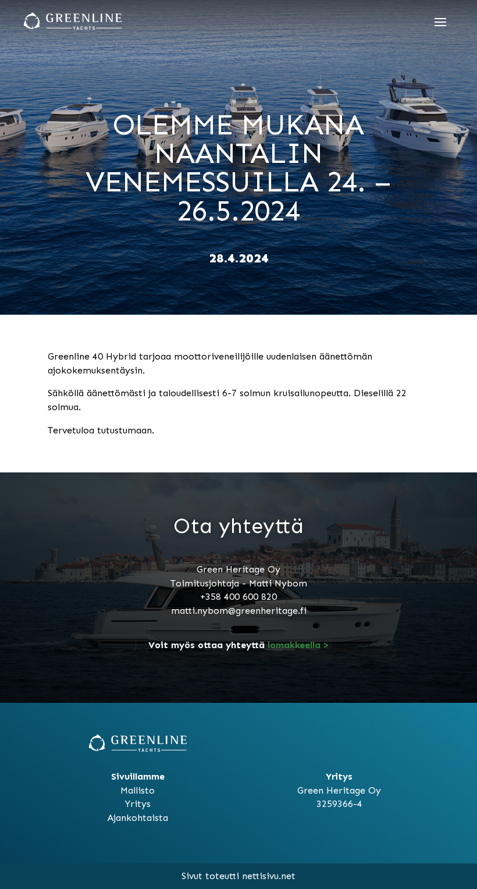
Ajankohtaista (137, 817)
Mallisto (137, 790)
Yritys (138, 803)
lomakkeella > (297, 644)
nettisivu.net (269, 875)
